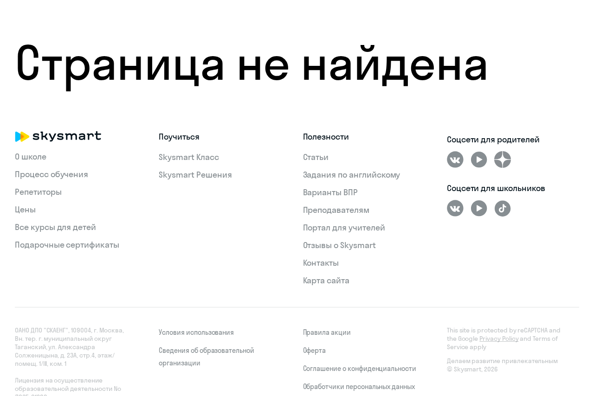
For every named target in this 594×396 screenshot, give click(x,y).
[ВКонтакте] (455, 159)
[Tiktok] (502, 208)
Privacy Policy (498, 338)
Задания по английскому (351, 174)
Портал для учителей (344, 227)
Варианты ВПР (330, 192)
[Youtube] (479, 159)
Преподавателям (336, 209)
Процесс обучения (51, 174)
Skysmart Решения (195, 174)
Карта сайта (326, 280)
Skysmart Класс (189, 157)
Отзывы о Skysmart (339, 245)
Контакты (321, 262)
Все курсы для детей (55, 227)
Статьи (316, 157)
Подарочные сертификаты (67, 244)
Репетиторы (38, 191)
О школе (30, 156)
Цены (25, 209)
